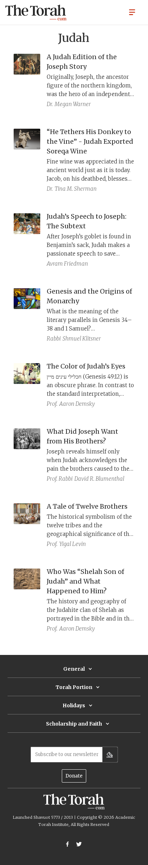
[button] (132, 12)
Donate (74, 776)
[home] (36, 12)
